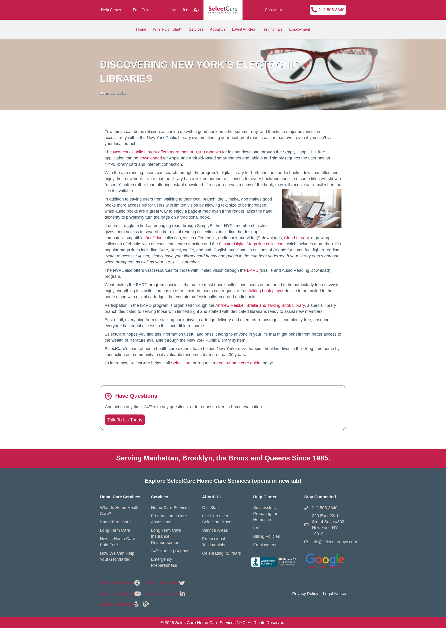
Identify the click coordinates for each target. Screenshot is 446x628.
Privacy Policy (305, 593)
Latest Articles (243, 29)
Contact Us (274, 10)
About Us (217, 29)
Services (196, 29)
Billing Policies (266, 536)
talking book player (266, 290)
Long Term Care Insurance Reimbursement (166, 536)
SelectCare (181, 363)
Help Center (111, 10)
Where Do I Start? (167, 29)
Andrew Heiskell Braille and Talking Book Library (260, 305)
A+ (173, 10)
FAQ (257, 528)
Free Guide (142, 10)
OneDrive (153, 238)
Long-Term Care (115, 530)
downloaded (150, 158)
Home (141, 29)
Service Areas (215, 530)
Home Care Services (170, 507)
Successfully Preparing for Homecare (265, 513)
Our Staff (210, 507)
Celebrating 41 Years (221, 553)
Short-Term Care (115, 522)
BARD (253, 270)
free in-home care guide (238, 363)
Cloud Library (296, 238)
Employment (299, 29)
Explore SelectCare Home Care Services (223, 481)
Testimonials (272, 29)
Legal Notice (334, 593)
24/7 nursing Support (170, 551)
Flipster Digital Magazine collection (251, 244)
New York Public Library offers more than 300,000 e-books (167, 152)
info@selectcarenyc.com (334, 542)
